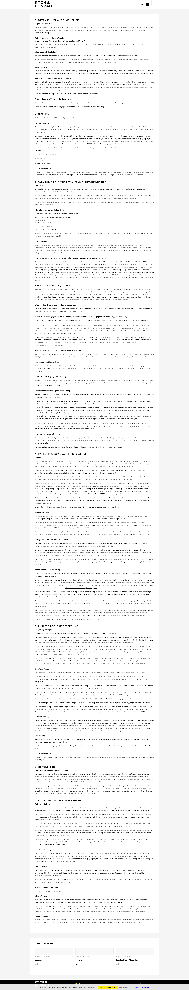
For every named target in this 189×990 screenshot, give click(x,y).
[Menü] (146, 4)
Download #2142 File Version (127, 960)
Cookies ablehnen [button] (123, 987)
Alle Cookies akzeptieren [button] (107, 987)
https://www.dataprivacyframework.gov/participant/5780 (126, 663)
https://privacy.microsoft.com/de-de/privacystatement (105, 902)
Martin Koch (47, 956)
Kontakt (78, 960)
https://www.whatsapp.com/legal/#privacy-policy (81, 588)
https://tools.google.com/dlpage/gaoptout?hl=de (51, 742)
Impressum (143, 984)
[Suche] (142, 4)
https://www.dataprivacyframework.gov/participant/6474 (126, 912)
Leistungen (39, 960)
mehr (37, 964)
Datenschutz (150, 984)
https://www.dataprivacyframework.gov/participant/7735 (126, 615)
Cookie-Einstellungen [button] (88, 987)
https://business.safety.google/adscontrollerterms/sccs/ (132, 703)
